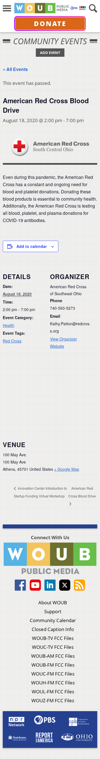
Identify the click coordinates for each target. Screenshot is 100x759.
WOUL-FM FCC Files (53, 691)
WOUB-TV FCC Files (53, 638)
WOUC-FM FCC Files (52, 674)
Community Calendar (53, 620)
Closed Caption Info (53, 629)
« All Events (15, 69)
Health (8, 325)
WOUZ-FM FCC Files (52, 700)
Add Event (50, 52)
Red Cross (12, 341)
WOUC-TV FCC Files (53, 647)
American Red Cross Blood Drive (82, 492)
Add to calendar (31, 246)
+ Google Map (66, 469)
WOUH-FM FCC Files (53, 682)
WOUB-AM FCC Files (53, 656)
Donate (50, 23)
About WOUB (52, 602)
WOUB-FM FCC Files (52, 665)
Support (52, 611)
